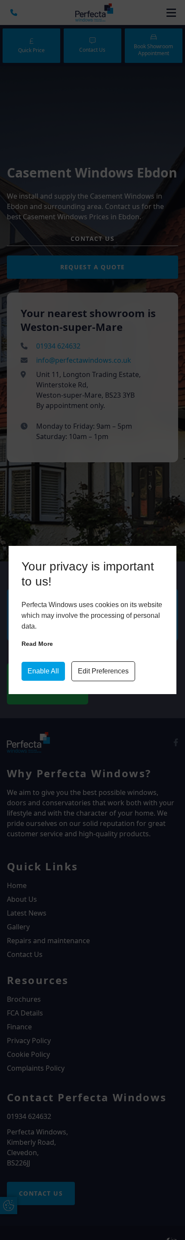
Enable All (43, 671)
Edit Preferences (103, 671)
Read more (37, 643)
